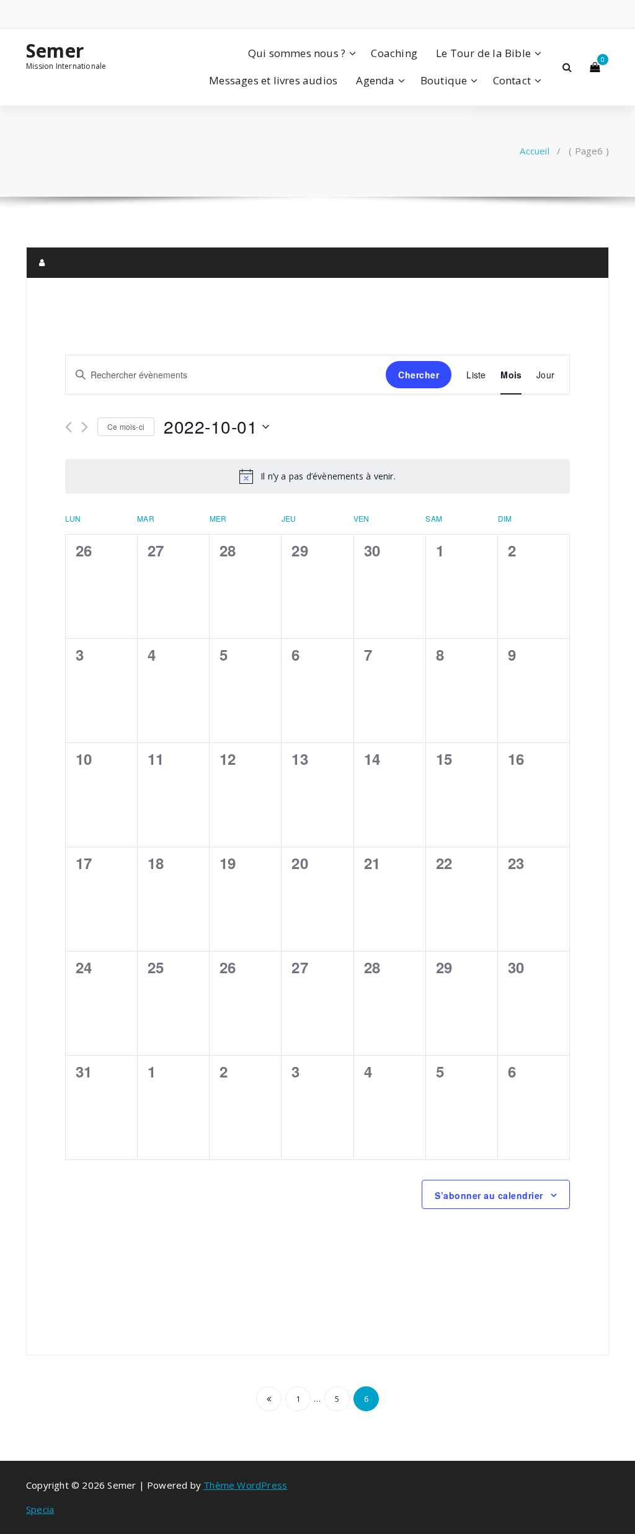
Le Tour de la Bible (483, 53)
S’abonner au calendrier (489, 1195)
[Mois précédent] (68, 427)
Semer (55, 51)
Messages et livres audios (273, 80)
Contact (512, 80)
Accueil (534, 151)
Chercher (418, 374)
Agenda (375, 80)
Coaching (394, 53)
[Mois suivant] (84, 427)
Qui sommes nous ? (296, 53)
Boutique (444, 80)
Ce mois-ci (125, 426)
